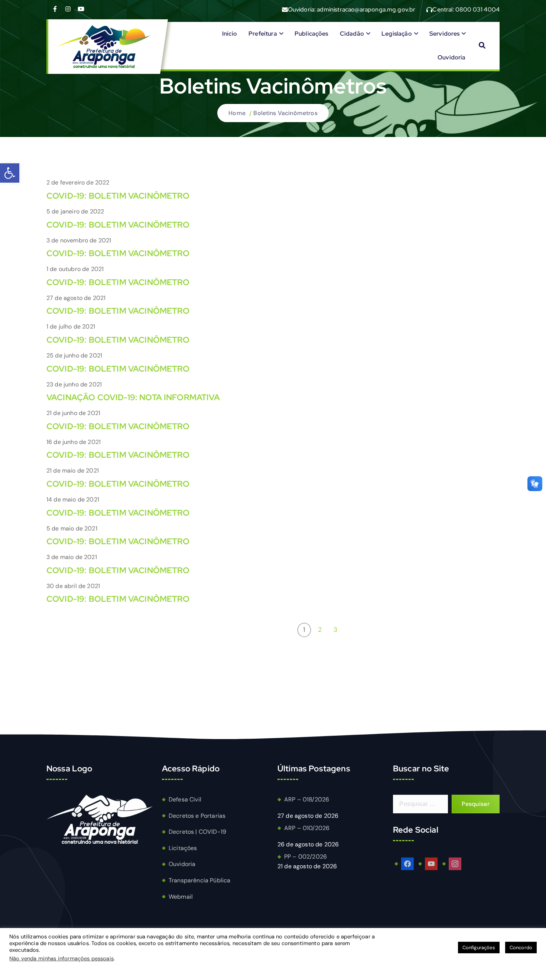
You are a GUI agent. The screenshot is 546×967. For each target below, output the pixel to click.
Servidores (444, 33)
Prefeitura (262, 33)
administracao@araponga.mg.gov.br (366, 9)
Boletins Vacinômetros (285, 113)
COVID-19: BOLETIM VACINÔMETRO (118, 195)
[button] (9, 173)
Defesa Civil (185, 799)
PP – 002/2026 (305, 856)
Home (237, 113)
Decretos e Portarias (197, 816)
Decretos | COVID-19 (197, 832)
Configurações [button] (478, 947)
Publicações (311, 33)
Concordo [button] (521, 947)
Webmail (181, 897)
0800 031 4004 (477, 9)
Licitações (183, 848)
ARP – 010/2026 (306, 828)
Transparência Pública (199, 880)
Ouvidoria (451, 57)
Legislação (396, 33)
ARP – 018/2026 (306, 799)
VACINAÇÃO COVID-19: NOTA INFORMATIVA (133, 397)
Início (229, 33)
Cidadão (352, 33)
